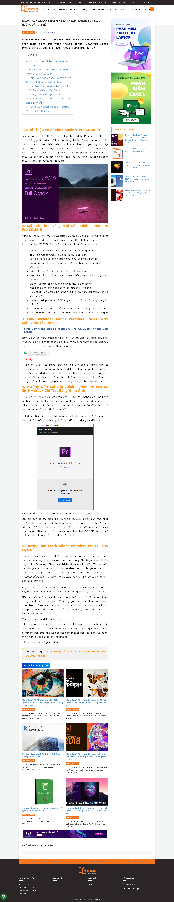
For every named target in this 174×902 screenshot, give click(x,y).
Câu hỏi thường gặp (27, 887)
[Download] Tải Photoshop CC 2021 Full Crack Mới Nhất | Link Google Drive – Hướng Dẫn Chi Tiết (42, 703)
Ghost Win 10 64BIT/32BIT (98, 2)
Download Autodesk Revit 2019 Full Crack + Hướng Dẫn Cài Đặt (42, 755)
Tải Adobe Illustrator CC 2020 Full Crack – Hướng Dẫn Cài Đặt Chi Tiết (137, 192)
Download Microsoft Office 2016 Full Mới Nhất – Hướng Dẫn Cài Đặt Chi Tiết (136, 151)
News (148, 10)
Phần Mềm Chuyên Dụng (105, 10)
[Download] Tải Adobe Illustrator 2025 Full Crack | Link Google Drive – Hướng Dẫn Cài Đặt (86, 703)
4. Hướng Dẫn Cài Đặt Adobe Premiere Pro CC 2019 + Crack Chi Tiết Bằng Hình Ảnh (48, 98)
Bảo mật (22, 894)
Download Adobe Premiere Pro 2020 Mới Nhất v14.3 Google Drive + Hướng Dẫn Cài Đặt (137, 138)
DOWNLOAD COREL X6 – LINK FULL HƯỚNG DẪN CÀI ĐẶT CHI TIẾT (137, 165)
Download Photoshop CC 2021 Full (70, 2)
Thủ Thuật (136, 10)
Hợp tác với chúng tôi (27, 890)
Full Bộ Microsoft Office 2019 (123, 2)
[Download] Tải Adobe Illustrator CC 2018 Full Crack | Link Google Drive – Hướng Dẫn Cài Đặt (86, 757)
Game (124, 10)
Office (73, 10)
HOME (46, 10)
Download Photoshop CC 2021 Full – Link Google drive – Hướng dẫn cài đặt (138, 178)
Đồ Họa (85, 10)
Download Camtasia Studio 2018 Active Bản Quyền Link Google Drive (42, 809)
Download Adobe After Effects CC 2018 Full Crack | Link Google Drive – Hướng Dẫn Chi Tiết (86, 811)
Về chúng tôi (24, 884)
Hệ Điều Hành (60, 10)
